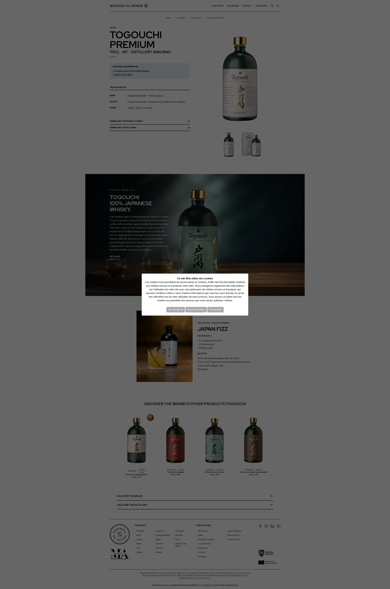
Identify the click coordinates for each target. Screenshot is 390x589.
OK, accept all (175, 309)
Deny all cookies (196, 309)
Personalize (215, 309)
